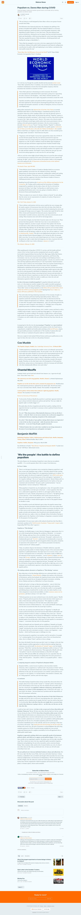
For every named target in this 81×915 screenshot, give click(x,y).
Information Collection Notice (40, 783)
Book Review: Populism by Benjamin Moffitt (44, 446)
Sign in (77, 2)
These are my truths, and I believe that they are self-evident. (30, 871)
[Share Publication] (65, 2)
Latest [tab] (22, 856)
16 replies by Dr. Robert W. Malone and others (31, 832)
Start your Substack (37, 909)
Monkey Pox (21, 878)
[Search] (62, 2)
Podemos (49, 555)
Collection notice (50, 906)
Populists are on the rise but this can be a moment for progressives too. (36, 384)
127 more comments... (22, 849)
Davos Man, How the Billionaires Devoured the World (32, 52)
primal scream (56, 83)
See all (20, 887)
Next (59, 796)
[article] (40, 862)
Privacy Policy (50, 783)
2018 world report (58, 475)
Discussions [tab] (27, 856)
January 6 (46, 241)
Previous (22, 796)
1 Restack (32, 787)
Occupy (28, 557)
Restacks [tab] (26, 805)
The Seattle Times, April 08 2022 (26, 166)
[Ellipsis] (63, 817)
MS (21, 836)
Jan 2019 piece (54, 329)
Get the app (46, 909)
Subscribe (70, 2)
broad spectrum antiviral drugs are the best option (47, 724)
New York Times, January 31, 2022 (26, 202)
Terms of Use (46, 781)
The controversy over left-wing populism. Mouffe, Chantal (33, 379)
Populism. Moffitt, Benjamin (25, 443)
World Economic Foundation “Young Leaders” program (46, 523)
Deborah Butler (23, 817)
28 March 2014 (57, 346)
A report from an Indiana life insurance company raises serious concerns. (33, 863)
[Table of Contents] (1, 457)
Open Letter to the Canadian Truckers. (28, 869)
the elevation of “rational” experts (44, 646)
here (32, 375)
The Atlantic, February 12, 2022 (25, 244)
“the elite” (35, 539)
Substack (34, 912)
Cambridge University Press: (45, 346)
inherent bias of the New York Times (43, 110)
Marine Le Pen (26, 125)
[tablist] (22, 806)
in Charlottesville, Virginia (26, 233)
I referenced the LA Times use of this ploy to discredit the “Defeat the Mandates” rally (39, 128)
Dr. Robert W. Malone (25, 14)
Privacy (41, 906)
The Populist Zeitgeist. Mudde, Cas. (27, 346)
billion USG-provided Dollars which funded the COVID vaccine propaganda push (40, 289)
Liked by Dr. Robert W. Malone (27, 818)
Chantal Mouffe (36, 575)
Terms (45, 906)
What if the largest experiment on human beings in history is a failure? (34, 860)
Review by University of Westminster (27, 396)
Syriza (59, 555)
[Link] (16, 343)
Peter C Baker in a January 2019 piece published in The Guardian (38, 291)
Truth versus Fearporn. (22, 880)
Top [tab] (19, 856)
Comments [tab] (20, 805)
